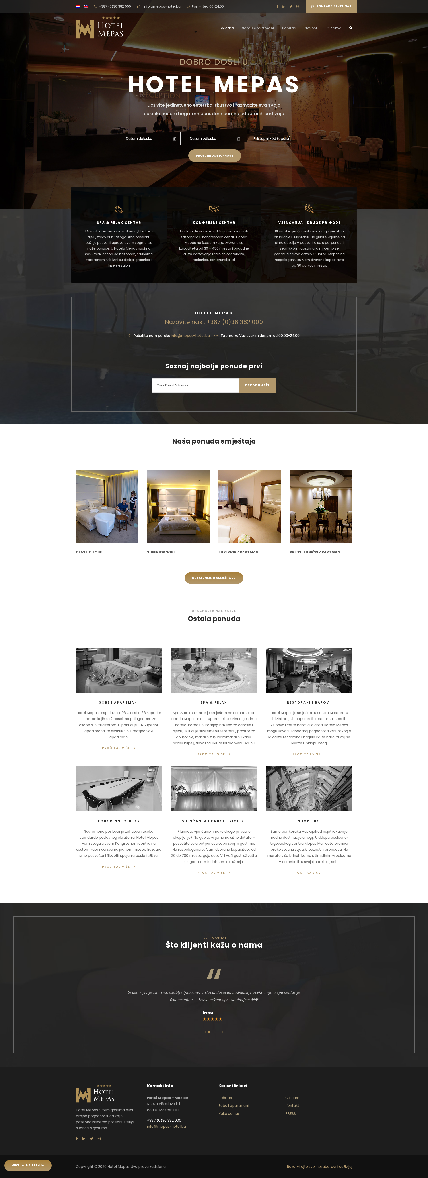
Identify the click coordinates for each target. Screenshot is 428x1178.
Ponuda (289, 28)
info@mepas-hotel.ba (162, 6)
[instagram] (297, 6)
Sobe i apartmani (258, 28)
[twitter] (290, 6)
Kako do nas (229, 1113)
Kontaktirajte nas (333, 6)
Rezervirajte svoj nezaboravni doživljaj (319, 1166)
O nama (334, 28)
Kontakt (292, 1105)
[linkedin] (283, 6)
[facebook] (277, 6)
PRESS (290, 1113)
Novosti (312, 28)
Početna (226, 28)
